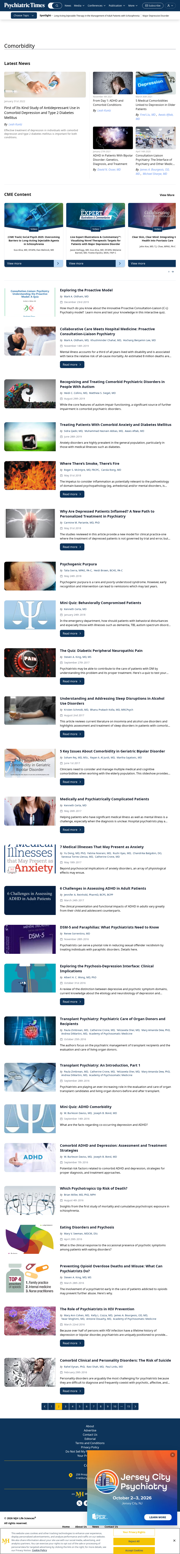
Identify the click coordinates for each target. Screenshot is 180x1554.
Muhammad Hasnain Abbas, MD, (104, 431)
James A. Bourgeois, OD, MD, (131, 1315)
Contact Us (90, 1435)
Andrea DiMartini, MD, (74, 1033)
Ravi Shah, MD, (95, 1366)
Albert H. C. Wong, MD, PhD (80, 977)
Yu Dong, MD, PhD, (75, 853)
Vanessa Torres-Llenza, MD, (77, 856)
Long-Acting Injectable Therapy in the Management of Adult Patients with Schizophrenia (97, 15)
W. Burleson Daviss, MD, (78, 1113)
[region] (90, 1541)
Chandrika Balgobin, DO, (147, 853)
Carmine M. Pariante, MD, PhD (82, 522)
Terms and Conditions (90, 1443)
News (68, 5)
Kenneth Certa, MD (75, 609)
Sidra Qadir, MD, (73, 431)
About (90, 1426)
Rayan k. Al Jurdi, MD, (102, 757)
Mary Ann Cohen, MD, (77, 1315)
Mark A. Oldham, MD (76, 296)
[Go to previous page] (44, 1406)
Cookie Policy (39, 1550)
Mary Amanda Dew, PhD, (156, 1030)
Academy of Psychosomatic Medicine (110, 1033)
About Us (81, 1526)
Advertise (90, 1430)
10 (114, 1406)
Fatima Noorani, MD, (99, 853)
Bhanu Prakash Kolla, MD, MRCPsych (111, 709)
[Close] (174, 1541)
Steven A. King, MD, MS (77, 657)
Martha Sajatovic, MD (129, 757)
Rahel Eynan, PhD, (74, 1366)
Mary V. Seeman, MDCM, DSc (81, 1233)
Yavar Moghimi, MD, (73, 1318)
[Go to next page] (135, 1406)
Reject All (134, 1541)
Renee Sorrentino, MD (77, 933)
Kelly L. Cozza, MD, (102, 1315)
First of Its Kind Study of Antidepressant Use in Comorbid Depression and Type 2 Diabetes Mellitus (42, 112)
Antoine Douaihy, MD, (99, 1318)
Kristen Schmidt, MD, (76, 709)
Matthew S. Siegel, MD (102, 393)
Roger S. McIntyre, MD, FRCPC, (82, 469)
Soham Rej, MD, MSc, (76, 757)
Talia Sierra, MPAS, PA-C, (78, 570)
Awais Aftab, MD (134, 431)
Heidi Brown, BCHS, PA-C (108, 570)
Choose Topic (21, 15)
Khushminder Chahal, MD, (106, 340)
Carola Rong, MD (111, 469)
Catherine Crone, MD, (102, 1030)
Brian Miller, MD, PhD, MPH (80, 1194)
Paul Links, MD (114, 1366)
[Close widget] (172, 1454)
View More (167, 195)
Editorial (90, 1439)
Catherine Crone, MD (107, 856)
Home (66, 1526)
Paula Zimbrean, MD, (76, 1030)
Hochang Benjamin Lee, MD (139, 340)
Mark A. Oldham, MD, (76, 340)
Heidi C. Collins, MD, (76, 393)
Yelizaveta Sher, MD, (128, 1030)
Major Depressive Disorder (156, 15)
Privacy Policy (90, 1447)
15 (128, 1406)
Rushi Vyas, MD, (122, 853)
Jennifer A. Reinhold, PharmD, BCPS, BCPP (88, 894)
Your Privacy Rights (134, 1532)
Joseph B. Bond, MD (105, 1113)
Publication (115, 5)
